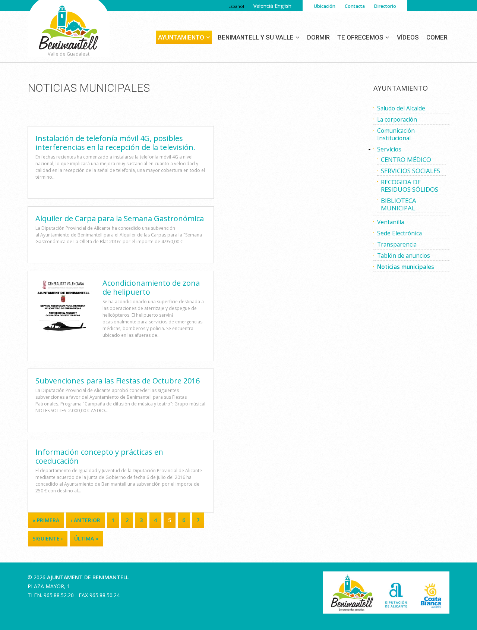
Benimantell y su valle (256, 37)
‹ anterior (85, 520)
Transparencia (397, 244)
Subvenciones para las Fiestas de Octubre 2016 (117, 381)
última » (86, 538)
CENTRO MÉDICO (406, 159)
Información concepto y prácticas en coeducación (99, 456)
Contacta (355, 6)
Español (236, 6)
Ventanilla (390, 222)
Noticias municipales (405, 267)
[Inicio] (69, 36)
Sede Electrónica (399, 233)
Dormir (318, 37)
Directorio (385, 6)
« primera (45, 520)
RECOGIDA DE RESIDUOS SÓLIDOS (409, 186)
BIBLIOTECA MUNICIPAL (398, 204)
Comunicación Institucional (396, 134)
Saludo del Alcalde (401, 108)
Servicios (389, 149)
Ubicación (324, 6)
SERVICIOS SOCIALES (410, 170)
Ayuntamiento (181, 37)
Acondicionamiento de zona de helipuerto (151, 287)
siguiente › (47, 538)
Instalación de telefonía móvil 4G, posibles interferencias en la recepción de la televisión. (115, 142)
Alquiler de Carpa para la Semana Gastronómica (119, 218)
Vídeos (408, 37)
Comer (437, 37)
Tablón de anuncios (403, 256)
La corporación (397, 119)
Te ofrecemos (360, 37)
